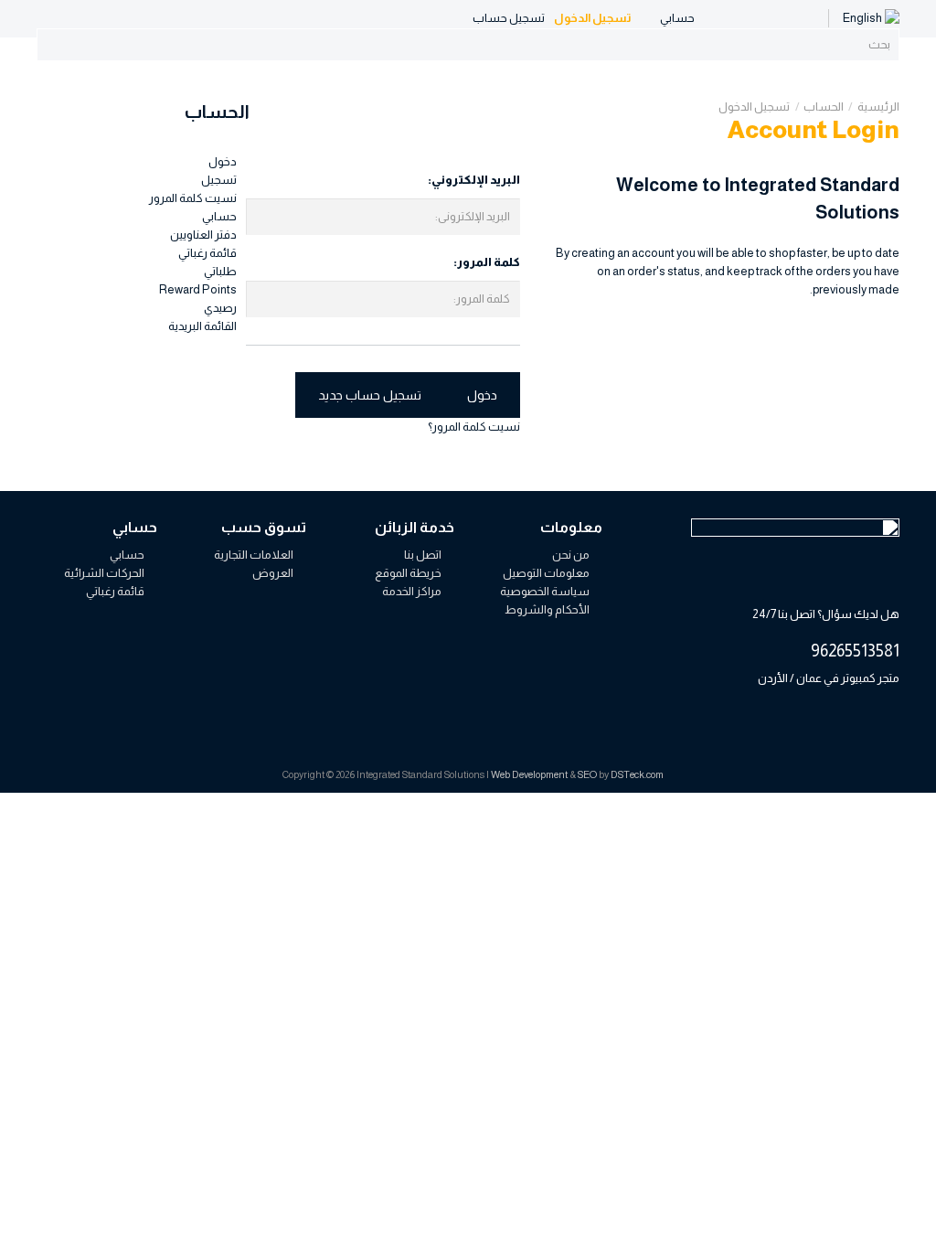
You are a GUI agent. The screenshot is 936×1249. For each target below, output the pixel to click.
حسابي (219, 216)
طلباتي (220, 271)
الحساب (823, 106)
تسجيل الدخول (754, 106)
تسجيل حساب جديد (369, 395)
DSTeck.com (637, 774)
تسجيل (219, 180)
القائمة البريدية (202, 326)
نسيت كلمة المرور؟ (474, 426)
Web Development (529, 774)
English (862, 18)
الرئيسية (878, 106)
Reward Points (198, 289)
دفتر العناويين (203, 234)
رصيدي (220, 308)
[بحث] (881, 44)
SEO (587, 774)
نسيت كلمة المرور (193, 198)
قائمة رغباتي (207, 253)
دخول (222, 161)
